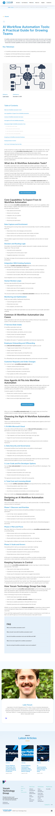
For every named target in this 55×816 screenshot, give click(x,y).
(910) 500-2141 (6, 803)
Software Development (32, 789)
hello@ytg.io (5, 802)
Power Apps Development (40, 794)
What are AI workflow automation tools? (16, 627)
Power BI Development (40, 800)
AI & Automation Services (31, 800)
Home (9, 7)
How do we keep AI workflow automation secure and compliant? (21, 645)
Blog (12, 7)
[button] (18, 2)
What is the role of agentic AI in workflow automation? (19, 640)
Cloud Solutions (31, 796)
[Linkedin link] (51, 810)
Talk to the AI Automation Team (27, 192)
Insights (43, 2)
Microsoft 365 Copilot (41, 797)
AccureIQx (48, 789)
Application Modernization (32, 793)
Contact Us (49, 2)
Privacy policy (24, 792)
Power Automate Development (40, 790)
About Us (37, 2)
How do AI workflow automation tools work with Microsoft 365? (21, 636)
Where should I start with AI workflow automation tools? (20, 632)
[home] (8, 3)
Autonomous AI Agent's (27, 404)
